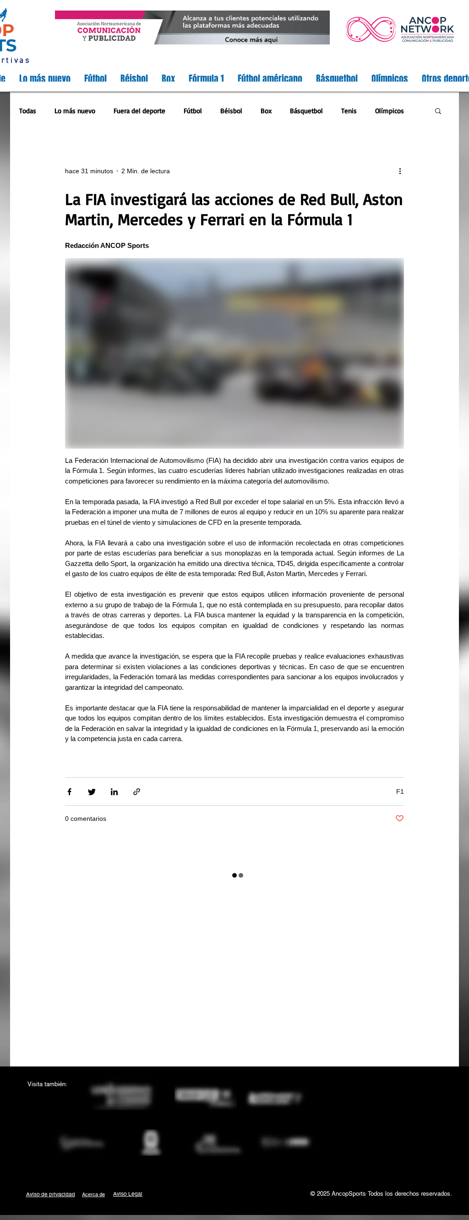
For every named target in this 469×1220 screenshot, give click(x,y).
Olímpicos (389, 110)
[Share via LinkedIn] (114, 791)
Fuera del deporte (139, 110)
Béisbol (231, 110)
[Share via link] (136, 791)
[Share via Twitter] (91, 791)
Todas (27, 110)
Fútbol (193, 110)
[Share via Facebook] (69, 791)
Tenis (349, 110)
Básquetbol (306, 110)
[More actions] (403, 171)
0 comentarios (85, 818)
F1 (400, 791)
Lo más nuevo (75, 110)
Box (266, 110)
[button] (438, 111)
